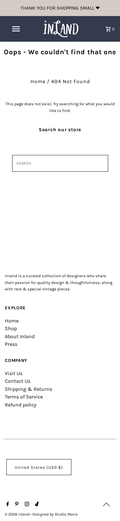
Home (37, 81)
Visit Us (13, 373)
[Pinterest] (16, 504)
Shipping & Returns (28, 389)
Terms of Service (24, 397)
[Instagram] (26, 504)
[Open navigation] (16, 29)
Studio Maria (66, 514)
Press (11, 344)
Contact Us (17, 381)
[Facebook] (7, 504)
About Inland (20, 336)
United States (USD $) (39, 467)
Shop (11, 328)
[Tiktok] (36, 504)
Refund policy (20, 405)
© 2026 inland (17, 514)
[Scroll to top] (106, 504)
